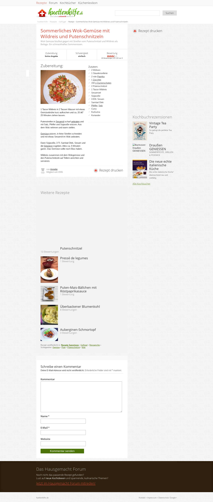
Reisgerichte (94, 345)
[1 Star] (108, 56)
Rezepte (41, 2)
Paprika (100, 76)
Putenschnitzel (73, 347)
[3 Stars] (112, 56)
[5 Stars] (116, 56)
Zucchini (97, 79)
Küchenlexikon (88, 2)
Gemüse (45, 133)
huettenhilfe (42, 21)
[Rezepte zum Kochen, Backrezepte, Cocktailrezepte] (59, 13)
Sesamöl (60, 121)
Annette (54, 169)
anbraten (75, 121)
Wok (83, 347)
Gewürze (48, 146)
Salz (101, 105)
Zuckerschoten (104, 83)
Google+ (173, 498)
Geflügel (62, 21)
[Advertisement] (157, 74)
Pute (63, 347)
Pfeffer (94, 105)
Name (45, 416)
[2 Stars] (110, 56)
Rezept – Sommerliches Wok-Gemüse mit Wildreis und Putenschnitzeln (98, 21)
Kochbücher (68, 2)
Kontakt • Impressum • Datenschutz (154, 498)
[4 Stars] (114, 56)
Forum (53, 2)
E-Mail (45, 427)
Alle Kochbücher (141, 183)
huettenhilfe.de (42, 498)
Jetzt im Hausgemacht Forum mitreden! (65, 483)
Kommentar (48, 379)
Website (45, 439)
